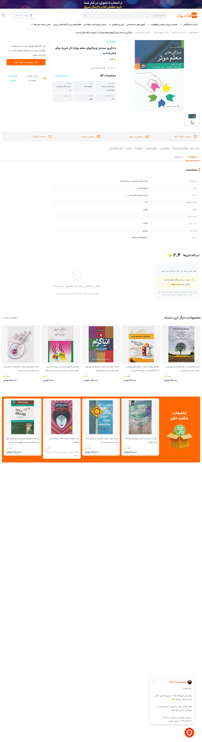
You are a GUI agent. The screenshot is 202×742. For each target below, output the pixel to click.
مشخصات (192, 157)
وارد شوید (175, 284)
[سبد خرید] (3, 15)
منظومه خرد (111, 41)
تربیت (129, 148)
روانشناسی (165, 148)
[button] (5, 348)
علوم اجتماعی (151, 148)
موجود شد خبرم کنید (24, 62)
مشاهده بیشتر (11, 317)
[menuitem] (189, 24)
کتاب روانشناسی (97, 67)
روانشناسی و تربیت (180, 148)
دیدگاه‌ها (179, 157)
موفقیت (139, 148)
